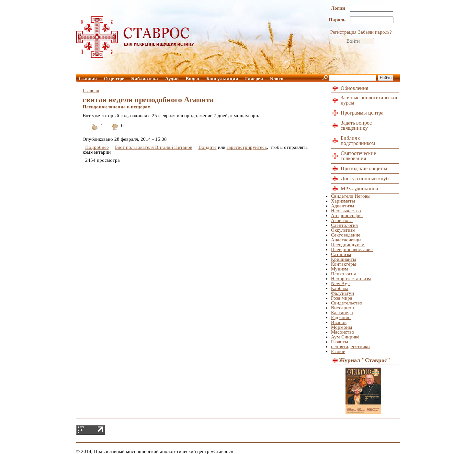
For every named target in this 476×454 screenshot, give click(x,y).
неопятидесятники (350, 346)
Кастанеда (342, 312)
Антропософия (347, 215)
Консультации (222, 78)
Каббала (339, 288)
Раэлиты (339, 341)
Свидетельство (346, 302)
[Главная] (135, 56)
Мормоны (341, 327)
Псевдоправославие (352, 249)
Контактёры (343, 264)
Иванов (338, 322)
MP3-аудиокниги (359, 188)
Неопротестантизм (351, 278)
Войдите (207, 147)
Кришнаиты (343, 259)
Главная (87, 78)
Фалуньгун (342, 293)
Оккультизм (343, 230)
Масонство (342, 332)
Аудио (172, 78)
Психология (343, 273)
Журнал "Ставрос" (364, 360)
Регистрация (343, 32)
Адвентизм (342, 205)
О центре (114, 78)
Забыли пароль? (375, 32)
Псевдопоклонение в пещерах (116, 106)
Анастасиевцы (346, 239)
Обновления (354, 88)
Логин (338, 8)
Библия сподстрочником (358, 140)
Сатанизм (341, 254)
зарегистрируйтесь (247, 147)
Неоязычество (346, 210)
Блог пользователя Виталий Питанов (153, 147)
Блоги (277, 78)
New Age (340, 283)
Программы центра (362, 113)
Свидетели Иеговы (350, 196)
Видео (192, 78)
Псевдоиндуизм (348, 244)
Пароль (338, 19)
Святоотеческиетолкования (358, 155)
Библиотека (144, 78)
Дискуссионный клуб (365, 178)
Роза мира (341, 298)
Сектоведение (345, 235)
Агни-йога (342, 220)
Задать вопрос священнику (356, 125)
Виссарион (342, 307)
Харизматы (343, 201)
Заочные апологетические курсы (369, 100)
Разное (338, 351)
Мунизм (339, 268)
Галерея (254, 78)
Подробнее (97, 147)
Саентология (344, 225)
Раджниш (341, 317)
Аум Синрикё (345, 336)
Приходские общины (364, 168)
